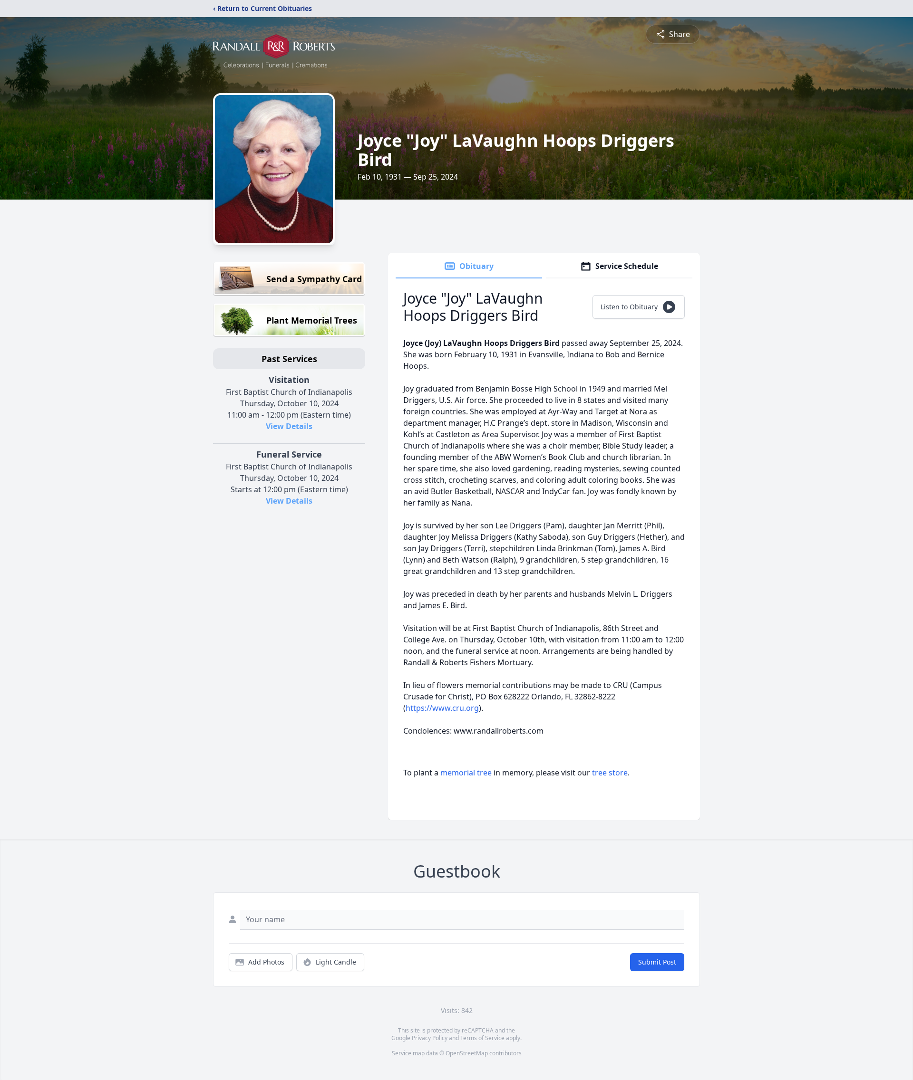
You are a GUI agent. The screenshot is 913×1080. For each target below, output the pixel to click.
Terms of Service (482, 1038)
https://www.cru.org (442, 708)
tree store (610, 772)
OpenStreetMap (467, 1053)
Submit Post (657, 961)
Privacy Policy (429, 1038)
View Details (289, 426)
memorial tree (466, 772)
